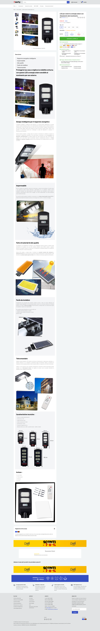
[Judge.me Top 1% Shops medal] (65, 578)
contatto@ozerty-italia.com (53, 609)
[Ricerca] (68, 2)
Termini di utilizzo (17, 601)
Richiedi (74, 612)
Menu (15, 6)
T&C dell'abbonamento (18, 608)
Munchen (63, 17)
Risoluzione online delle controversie (33, 607)
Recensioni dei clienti (49, 6)
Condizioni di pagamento (18, 606)
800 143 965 (36, 6)
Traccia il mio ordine (28, 6)
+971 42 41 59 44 (68, 623)
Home (14, 9)
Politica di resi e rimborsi (18, 604)
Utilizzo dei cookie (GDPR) (18, 599)
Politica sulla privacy (17, 598)
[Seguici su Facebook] (45, 619)
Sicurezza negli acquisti (65, 64)
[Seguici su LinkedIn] (51, 619)
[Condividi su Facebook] (78, 17)
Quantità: (61, 33)
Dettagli (68, 62)
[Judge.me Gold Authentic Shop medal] (56, 578)
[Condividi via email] (84, 17)
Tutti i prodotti (19, 9)
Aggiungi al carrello (72, 38)
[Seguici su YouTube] (49, 619)
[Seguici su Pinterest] (47, 619)
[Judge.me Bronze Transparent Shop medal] (61, 578)
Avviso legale (31, 603)
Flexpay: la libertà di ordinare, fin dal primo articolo (70, 59)
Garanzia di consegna (65, 49)
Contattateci (20, 6)
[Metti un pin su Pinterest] (80, 17)
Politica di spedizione (17, 603)
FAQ (30, 604)
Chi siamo (41, 6)
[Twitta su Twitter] (82, 17)
